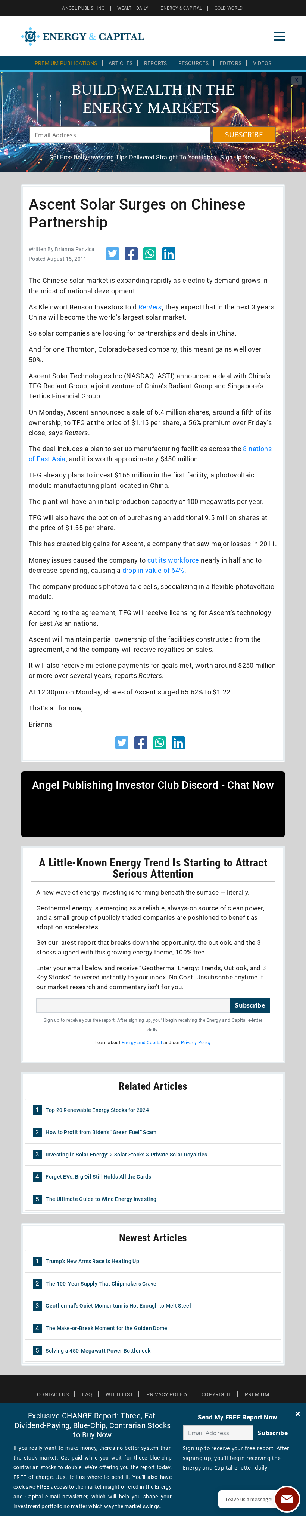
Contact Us (53, 1394)
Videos (262, 63)
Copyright (216, 1394)
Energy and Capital (142, 1042)
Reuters (150, 307)
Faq (87, 1394)
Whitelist (119, 1394)
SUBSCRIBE (244, 135)
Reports (155, 63)
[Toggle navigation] (279, 36)
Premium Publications (66, 63)
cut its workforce (173, 560)
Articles (120, 63)
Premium (257, 1394)
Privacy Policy (196, 1042)
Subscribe (250, 1005)
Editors (230, 63)
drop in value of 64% (153, 570)
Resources (193, 63)
